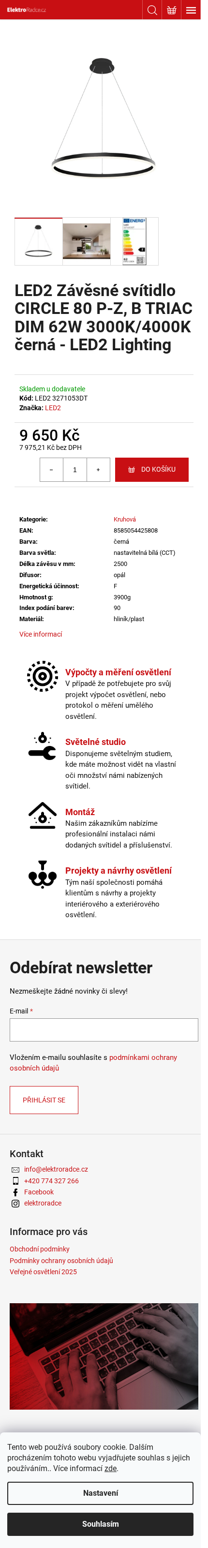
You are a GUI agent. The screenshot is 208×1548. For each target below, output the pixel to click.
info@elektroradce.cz (56, 1169)
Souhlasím (100, 1524)
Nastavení (100, 1493)
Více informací (40, 634)
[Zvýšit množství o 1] (98, 469)
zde (110, 1468)
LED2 (53, 408)
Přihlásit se (44, 1100)
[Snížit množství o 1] (51, 469)
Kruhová (125, 519)
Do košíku (158, 469)
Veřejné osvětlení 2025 (43, 1272)
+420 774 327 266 (51, 1181)
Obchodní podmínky (40, 1249)
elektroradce (42, 1203)
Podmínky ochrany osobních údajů (61, 1261)
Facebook (39, 1192)
